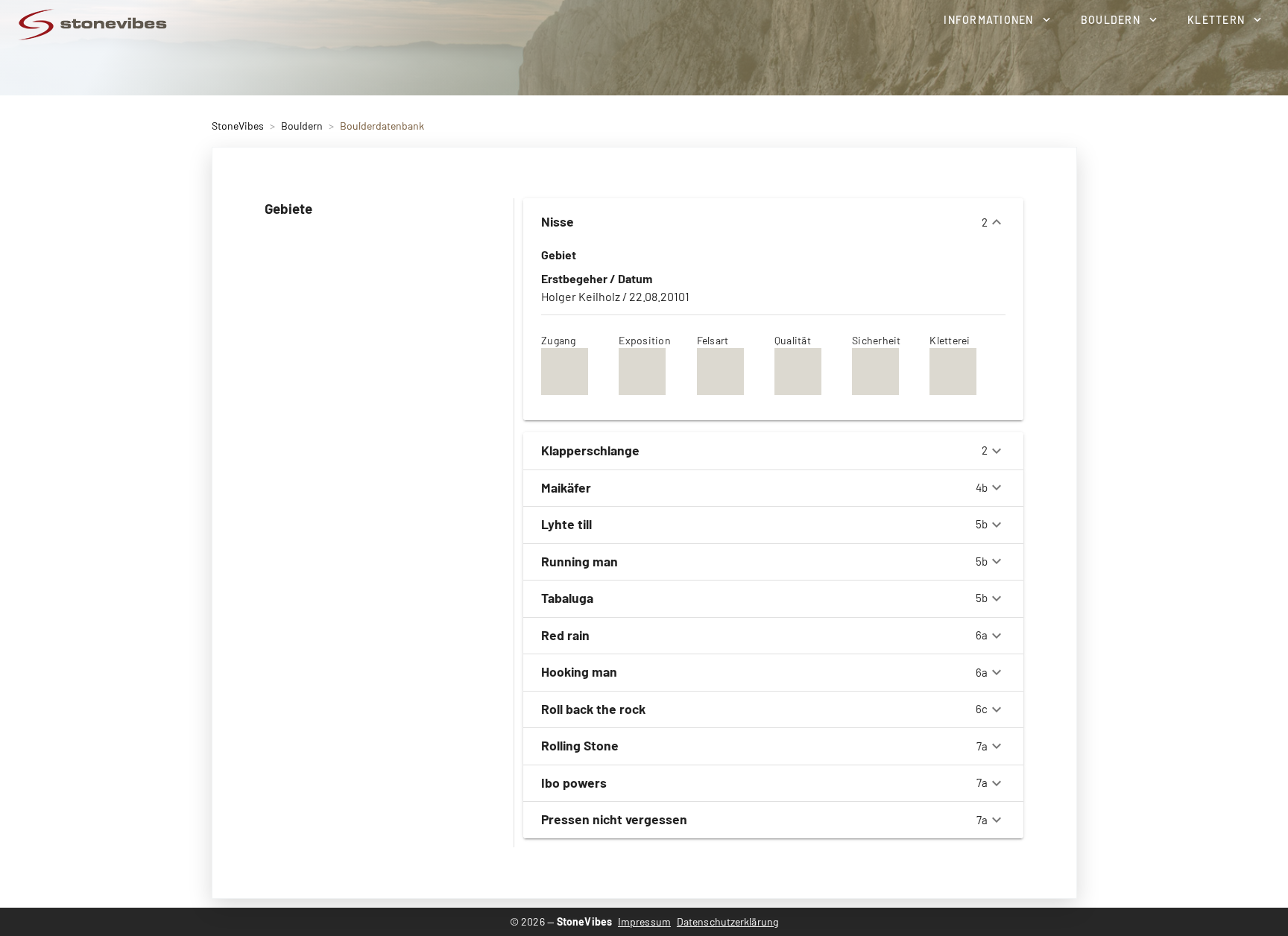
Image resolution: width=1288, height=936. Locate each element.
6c (764, 709)
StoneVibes (238, 125)
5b (764, 524)
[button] (996, 19)
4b (764, 487)
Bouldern (302, 125)
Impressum (644, 921)
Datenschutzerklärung (727, 921)
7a (764, 745)
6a (764, 635)
